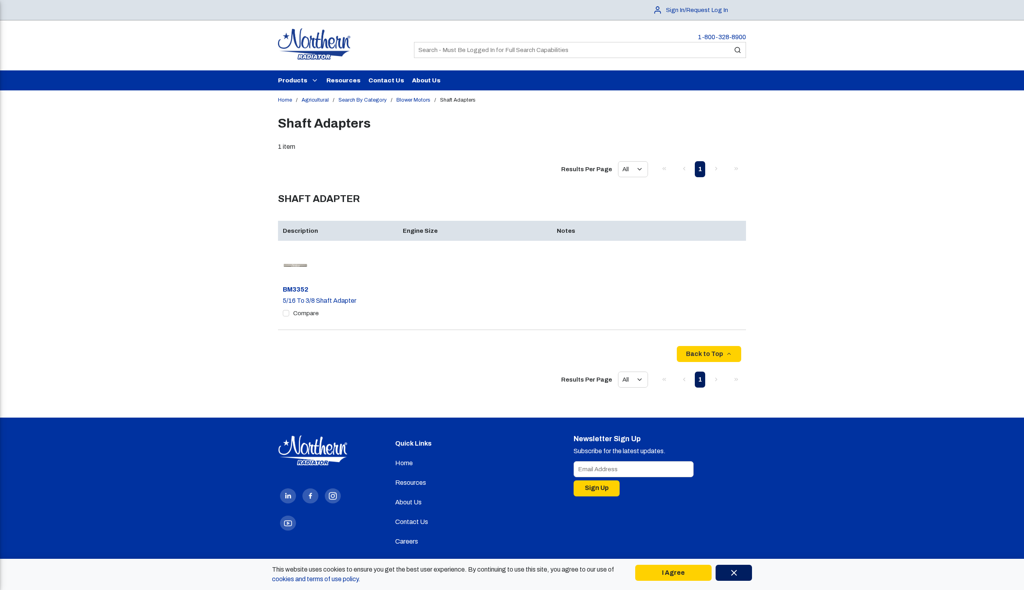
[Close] (734, 573)
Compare (306, 313)
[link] (664, 168)
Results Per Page (586, 169)
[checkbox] (286, 313)
